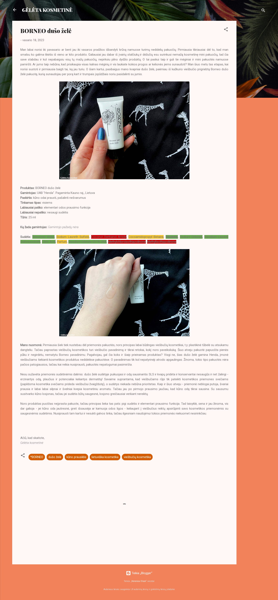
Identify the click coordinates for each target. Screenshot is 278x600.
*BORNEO (36, 457)
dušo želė (54, 457)
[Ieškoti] (263, 11)
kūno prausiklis (76, 457)
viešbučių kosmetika (137, 457)
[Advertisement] (253, 82)
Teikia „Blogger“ (141, 573)
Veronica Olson (138, 581)
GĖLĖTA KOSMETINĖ (47, 10)
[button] (225, 30)
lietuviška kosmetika (105, 457)
